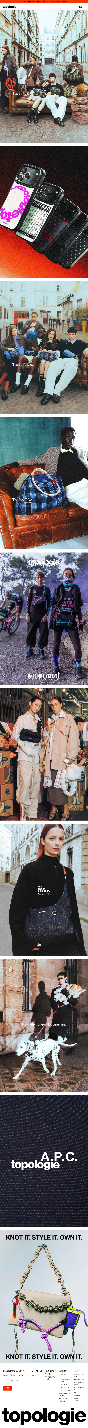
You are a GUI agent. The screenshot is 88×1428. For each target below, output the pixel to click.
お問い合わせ (78, 1395)
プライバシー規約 (64, 1390)
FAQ (75, 1392)
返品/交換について (79, 1379)
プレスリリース (64, 1387)
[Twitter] (41, 1372)
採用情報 (62, 1401)
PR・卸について (64, 1398)
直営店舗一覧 (63, 1384)
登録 (7, 1388)
